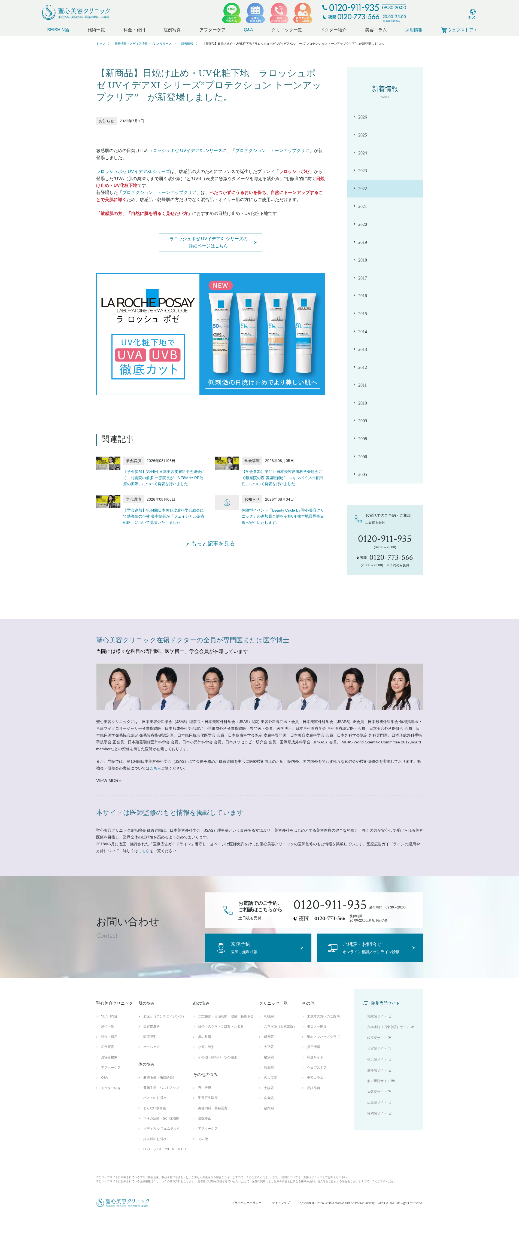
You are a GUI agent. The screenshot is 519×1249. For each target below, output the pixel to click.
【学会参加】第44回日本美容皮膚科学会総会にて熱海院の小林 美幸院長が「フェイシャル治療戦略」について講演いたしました (163, 516)
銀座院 (269, 1037)
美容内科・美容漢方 (212, 1108)
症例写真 (172, 30)
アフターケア (212, 30)
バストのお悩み (154, 1098)
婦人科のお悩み (154, 1139)
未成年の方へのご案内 (323, 1016)
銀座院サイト (377, 1038)
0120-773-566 (329, 918)
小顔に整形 (206, 1047)
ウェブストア (317, 1067)
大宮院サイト (377, 1048)
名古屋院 (270, 1078)
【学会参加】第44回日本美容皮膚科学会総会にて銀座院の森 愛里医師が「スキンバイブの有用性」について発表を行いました (282, 477)
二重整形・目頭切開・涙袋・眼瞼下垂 (226, 1016)
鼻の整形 (204, 1037)
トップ (100, 43)
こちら (155, 768)
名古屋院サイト (378, 1081)
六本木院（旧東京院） (280, 1026)
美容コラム (376, 30)
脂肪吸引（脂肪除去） (159, 1077)
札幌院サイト (377, 1016)
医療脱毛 (149, 1037)
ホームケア (151, 1047)
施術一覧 (96, 30)
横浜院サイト (377, 1059)
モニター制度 (317, 1026)
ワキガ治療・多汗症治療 (161, 1118)
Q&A (248, 30)
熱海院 (269, 1067)
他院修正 (204, 1118)
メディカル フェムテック (161, 1129)
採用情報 (414, 30)
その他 (203, 1139)
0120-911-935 (330, 905)
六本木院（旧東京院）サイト (388, 1027)
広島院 (269, 1098)
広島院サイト (377, 1102)
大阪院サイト (377, 1092)
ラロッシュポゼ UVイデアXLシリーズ (185, 150)
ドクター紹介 (333, 30)
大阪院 (269, 1088)
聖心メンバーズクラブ (323, 1037)
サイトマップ (281, 1202)
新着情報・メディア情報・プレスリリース (143, 43)
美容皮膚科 (151, 1026)
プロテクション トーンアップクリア (272, 150)
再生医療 (204, 1088)
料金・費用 (134, 30)
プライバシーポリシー (247, 1202)
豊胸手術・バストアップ (161, 1088)
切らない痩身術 (154, 1108)
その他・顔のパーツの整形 (217, 1057)
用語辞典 (313, 1088)
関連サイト (315, 1057)
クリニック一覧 (287, 30)
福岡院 (269, 1108)
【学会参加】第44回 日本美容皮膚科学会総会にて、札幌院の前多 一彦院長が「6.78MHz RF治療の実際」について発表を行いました (164, 477)
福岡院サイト (377, 1113)
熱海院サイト (377, 1070)
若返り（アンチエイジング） (164, 1016)
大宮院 (269, 1047)
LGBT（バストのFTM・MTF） (165, 1149)
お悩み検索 (109, 1057)
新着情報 (187, 43)
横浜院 (269, 1057)
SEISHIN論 (58, 30)
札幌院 (269, 1016)
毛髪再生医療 (208, 1098)
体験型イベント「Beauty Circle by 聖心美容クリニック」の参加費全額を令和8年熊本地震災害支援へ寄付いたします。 (283, 516)
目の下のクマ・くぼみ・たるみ (221, 1026)
